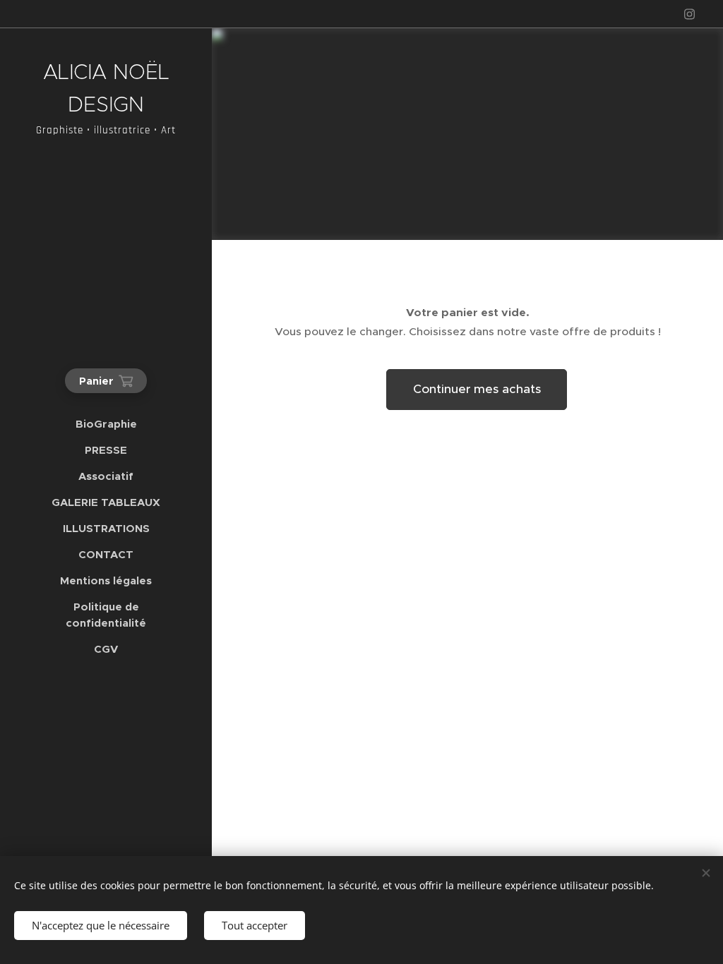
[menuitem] (106, 424)
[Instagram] (689, 14)
